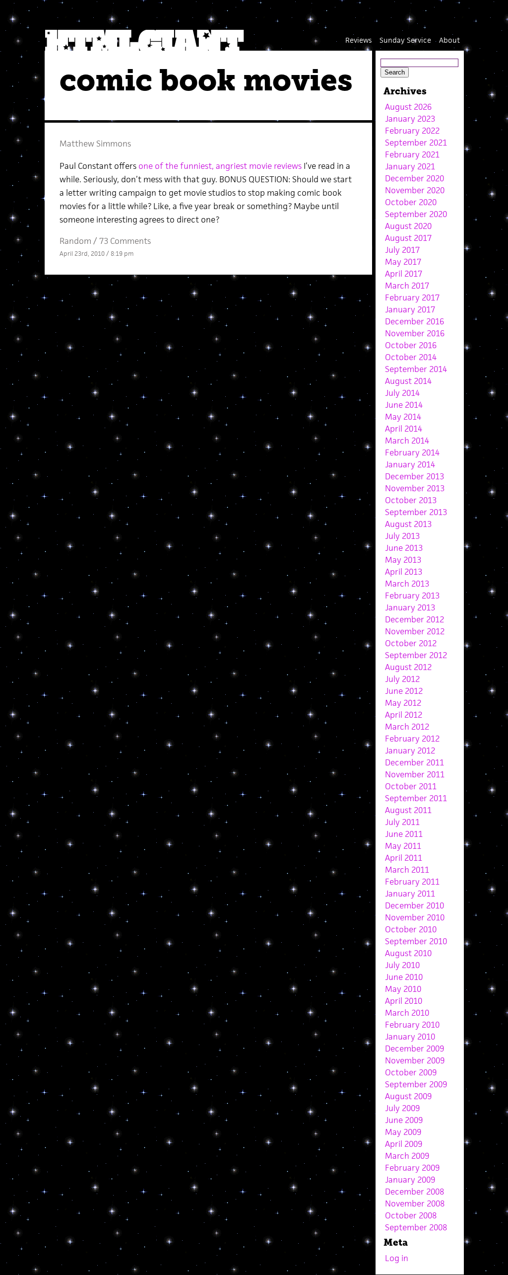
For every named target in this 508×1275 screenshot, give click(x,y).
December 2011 (414, 762)
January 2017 (410, 309)
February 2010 (412, 1024)
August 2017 (408, 237)
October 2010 (411, 929)
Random (75, 240)
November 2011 (414, 774)
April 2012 (403, 714)
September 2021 (416, 142)
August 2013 (408, 524)
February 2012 (412, 738)
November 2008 (414, 1203)
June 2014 (404, 404)
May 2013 (403, 559)
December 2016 (414, 321)
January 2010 (410, 1036)
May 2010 (403, 988)
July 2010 (402, 965)
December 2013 (414, 476)
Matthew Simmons (95, 143)
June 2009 (404, 1120)
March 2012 (407, 726)
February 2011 (412, 881)
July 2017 (402, 249)
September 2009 (416, 1084)
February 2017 (412, 297)
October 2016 (411, 345)
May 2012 (403, 702)
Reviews (358, 40)
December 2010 (414, 905)
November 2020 (414, 190)
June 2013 (404, 547)
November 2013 (414, 488)
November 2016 (414, 333)
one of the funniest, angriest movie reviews (220, 165)
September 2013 (416, 512)
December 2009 (414, 1048)
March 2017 (407, 285)
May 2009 (403, 1131)
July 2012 (402, 679)
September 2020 (416, 214)
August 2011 (408, 810)
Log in (396, 1258)
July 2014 (402, 392)
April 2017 (403, 273)
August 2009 (408, 1096)
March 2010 (407, 1012)
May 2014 (403, 416)
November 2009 (414, 1060)
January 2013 (410, 607)
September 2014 (416, 369)
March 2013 (407, 583)
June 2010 (404, 977)
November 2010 (414, 917)
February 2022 (412, 130)
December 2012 (414, 619)
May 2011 (403, 845)
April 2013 (403, 571)
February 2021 (412, 154)
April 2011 (403, 857)
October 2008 (411, 1215)
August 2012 (408, 667)
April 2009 (403, 1143)
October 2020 (411, 202)
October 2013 (411, 500)
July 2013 (402, 535)
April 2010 (403, 1000)
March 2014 (407, 440)
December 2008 (414, 1191)
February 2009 (412, 1167)
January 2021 (410, 166)
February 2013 (412, 595)
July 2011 (402, 822)
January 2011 (410, 893)
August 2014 (408, 380)
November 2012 (414, 631)
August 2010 (408, 953)
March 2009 (407, 1155)
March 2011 (407, 869)
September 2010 (416, 941)
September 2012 (416, 655)
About (449, 40)
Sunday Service (405, 40)
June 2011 (404, 833)
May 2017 (403, 261)
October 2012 (411, 643)
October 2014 (411, 357)
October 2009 (411, 1072)
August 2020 (408, 226)
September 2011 (416, 798)
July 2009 (402, 1108)
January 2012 (410, 750)
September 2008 (416, 1227)
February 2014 (412, 452)
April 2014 (403, 428)
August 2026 (408, 106)
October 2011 (411, 786)
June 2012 (404, 690)
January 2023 (410, 118)
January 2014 (410, 464)
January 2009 (410, 1179)
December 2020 (414, 178)
